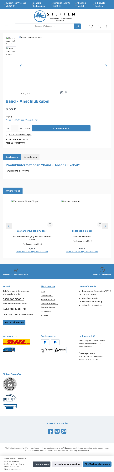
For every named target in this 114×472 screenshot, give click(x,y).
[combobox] (44, 26)
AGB (43, 291)
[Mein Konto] (99, 26)
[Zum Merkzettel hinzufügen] (50, 224)
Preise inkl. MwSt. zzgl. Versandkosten (22, 120)
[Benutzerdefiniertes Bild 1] (16, 342)
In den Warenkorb (61, 128)
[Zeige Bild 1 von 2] (61, 92)
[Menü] (6, 26)
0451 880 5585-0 (13, 299)
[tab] (12, 157)
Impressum (46, 311)
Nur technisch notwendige (67, 464)
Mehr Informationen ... (13, 469)
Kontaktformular (26, 314)
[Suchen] (77, 26)
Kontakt (44, 315)
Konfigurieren (42, 464)
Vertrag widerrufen (14, 322)
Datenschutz (47, 295)
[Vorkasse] (60, 350)
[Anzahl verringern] (8, 128)
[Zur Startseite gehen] (57, 16)
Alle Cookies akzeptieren (97, 464)
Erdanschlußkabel (82, 231)
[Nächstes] (106, 65)
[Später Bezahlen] (55, 342)
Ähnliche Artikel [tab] (13, 191)
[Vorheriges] (21, 65)
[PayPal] (45, 342)
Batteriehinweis (48, 307)
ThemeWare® (83, 451)
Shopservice (48, 286)
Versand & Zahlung (49, 303)
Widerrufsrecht (48, 299)
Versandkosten (50, 448)
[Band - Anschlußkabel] (63, 66)
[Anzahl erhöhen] (21, 128)
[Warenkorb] (107, 26)
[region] (57, 66)
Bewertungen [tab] (30, 157)
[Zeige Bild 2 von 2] (66, 92)
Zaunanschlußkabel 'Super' (32, 231)
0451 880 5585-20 (14, 309)
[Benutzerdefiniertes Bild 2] (9, 350)
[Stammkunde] (47, 350)
